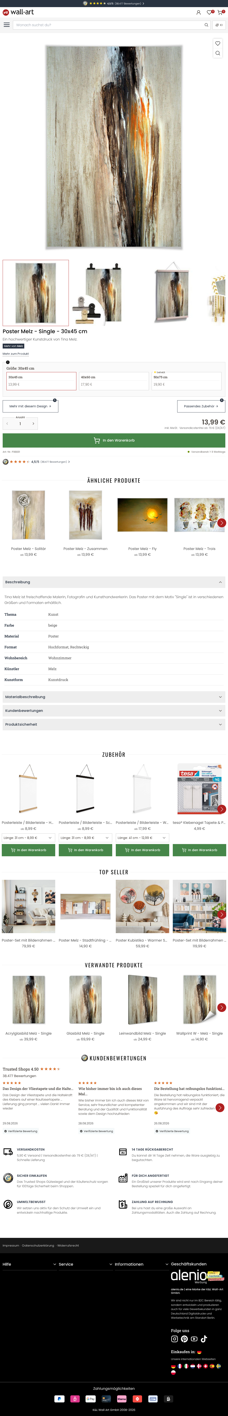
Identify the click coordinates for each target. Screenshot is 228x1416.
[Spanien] (212, 1366)
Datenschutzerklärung (38, 1245)
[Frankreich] (179, 1366)
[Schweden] (218, 1366)
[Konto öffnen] (198, 12)
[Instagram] (174, 1338)
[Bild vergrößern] (217, 53)
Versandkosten (31, 1149)
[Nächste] (221, 522)
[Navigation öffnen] (6, 24)
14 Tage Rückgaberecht (152, 1149)
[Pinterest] (184, 1338)
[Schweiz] (205, 1366)
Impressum (11, 1245)
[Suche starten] (206, 25)
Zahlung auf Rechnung (152, 1202)
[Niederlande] (192, 1366)
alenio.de (177, 1289)
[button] (114, 147)
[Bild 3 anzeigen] (172, 293)
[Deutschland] (173, 1366)
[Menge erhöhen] (33, 424)
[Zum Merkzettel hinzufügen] (217, 43)
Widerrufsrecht (68, 1245)
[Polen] (173, 1372)
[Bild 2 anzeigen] (104, 293)
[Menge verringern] (7, 424)
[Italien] (186, 1366)
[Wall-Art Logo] (18, 12)
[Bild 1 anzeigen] (36, 293)
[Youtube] (194, 1338)
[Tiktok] (204, 1338)
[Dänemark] (199, 1366)
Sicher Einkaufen (32, 1175)
